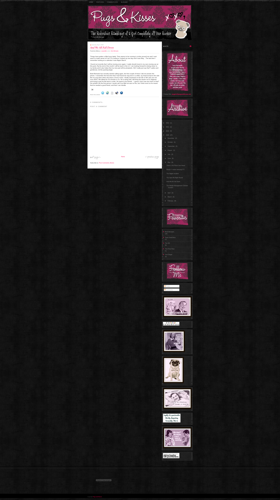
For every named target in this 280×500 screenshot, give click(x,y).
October (170, 142)
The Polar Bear (169, 249)
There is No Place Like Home (175, 165)
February (171, 201)
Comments (169, 290)
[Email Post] (92, 89)
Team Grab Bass (170, 237)
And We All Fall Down (102, 47)
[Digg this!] (112, 94)
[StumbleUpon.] (107, 94)
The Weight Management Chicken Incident (177, 186)
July (169, 154)
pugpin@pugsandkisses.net (181, 94)
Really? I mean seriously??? (175, 169)
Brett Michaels (114, 51)
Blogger (124, 2)
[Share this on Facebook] (121, 94)
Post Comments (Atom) (106, 163)
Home (91, 2)
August (170, 150)
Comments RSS (112, 2)
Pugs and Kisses (97, 496)
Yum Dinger (168, 254)
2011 (167, 127)
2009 (167, 135)
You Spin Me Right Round (174, 177)
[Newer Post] (95, 159)
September (171, 146)
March (170, 197)
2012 (167, 123)
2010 (167, 131)
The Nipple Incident (172, 173)
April (169, 193)
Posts (168, 286)
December (171, 138)
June (169, 158)
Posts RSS (100, 2)
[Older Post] (152, 158)
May (169, 162)
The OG (167, 243)
